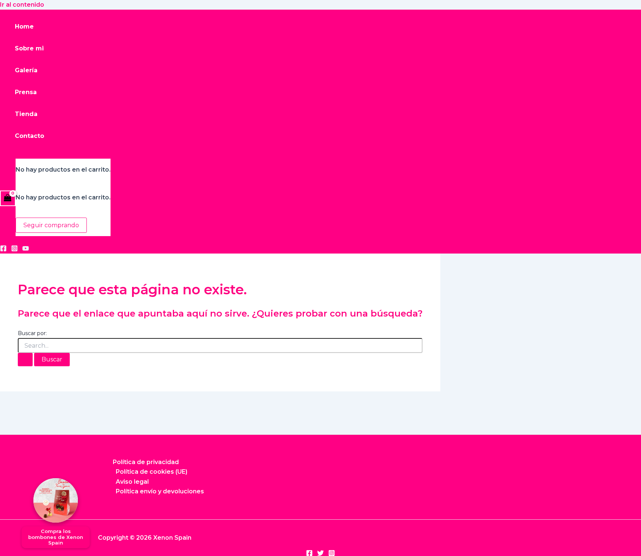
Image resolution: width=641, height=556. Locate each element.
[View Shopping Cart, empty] (8, 198)
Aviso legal (132, 481)
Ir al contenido (22, 4)
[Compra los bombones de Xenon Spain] (55, 500)
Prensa (26, 92)
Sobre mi (29, 48)
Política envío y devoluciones (160, 491)
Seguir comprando (51, 225)
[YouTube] (25, 249)
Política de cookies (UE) (151, 471)
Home (24, 26)
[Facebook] (3, 249)
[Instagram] (14, 249)
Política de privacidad (146, 462)
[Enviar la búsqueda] (25, 359)
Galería (26, 70)
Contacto (29, 135)
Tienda (26, 114)
